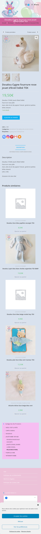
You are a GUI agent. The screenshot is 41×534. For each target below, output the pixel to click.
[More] (19, 137)
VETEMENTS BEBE (11, 455)
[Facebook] (4, 137)
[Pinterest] (12, 137)
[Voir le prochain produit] (37, 32)
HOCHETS (9, 442)
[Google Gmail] (15, 137)
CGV (5, 472)
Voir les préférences (20, 527)
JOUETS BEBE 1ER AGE (12, 437)
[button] (38, 505)
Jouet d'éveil (17, 131)
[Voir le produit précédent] (3, 32)
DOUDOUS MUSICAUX (13, 439)
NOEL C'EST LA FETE (12, 427)
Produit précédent (10, 32)
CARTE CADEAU (10, 430)
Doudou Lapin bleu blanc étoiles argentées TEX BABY (20, 269)
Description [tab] (20, 147)
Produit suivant (31, 32)
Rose (22, 131)
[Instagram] (8, 137)
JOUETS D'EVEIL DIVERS (13, 444)
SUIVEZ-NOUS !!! (10, 493)
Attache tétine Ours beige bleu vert (20, 405)
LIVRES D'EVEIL (11, 447)
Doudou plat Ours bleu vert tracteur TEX (20, 360)
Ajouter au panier (11, 117)
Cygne (11, 131)
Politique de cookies (14, 531)
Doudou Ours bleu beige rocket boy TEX (20, 314)
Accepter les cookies (20, 516)
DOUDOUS (9, 433)
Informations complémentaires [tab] (20, 152)
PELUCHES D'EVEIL (27, 129)
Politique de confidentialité (12, 475)
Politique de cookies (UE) (12, 482)
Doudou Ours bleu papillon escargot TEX (20, 223)
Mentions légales (26, 531)
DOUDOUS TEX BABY (16, 129)
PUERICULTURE (26, 403)
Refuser (20, 521)
